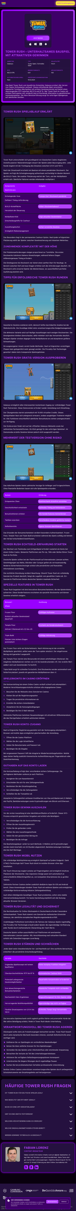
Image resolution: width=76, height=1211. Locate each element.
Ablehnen (64, 1201)
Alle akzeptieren (52, 1201)
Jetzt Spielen (38, 38)
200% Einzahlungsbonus (65, 3)
